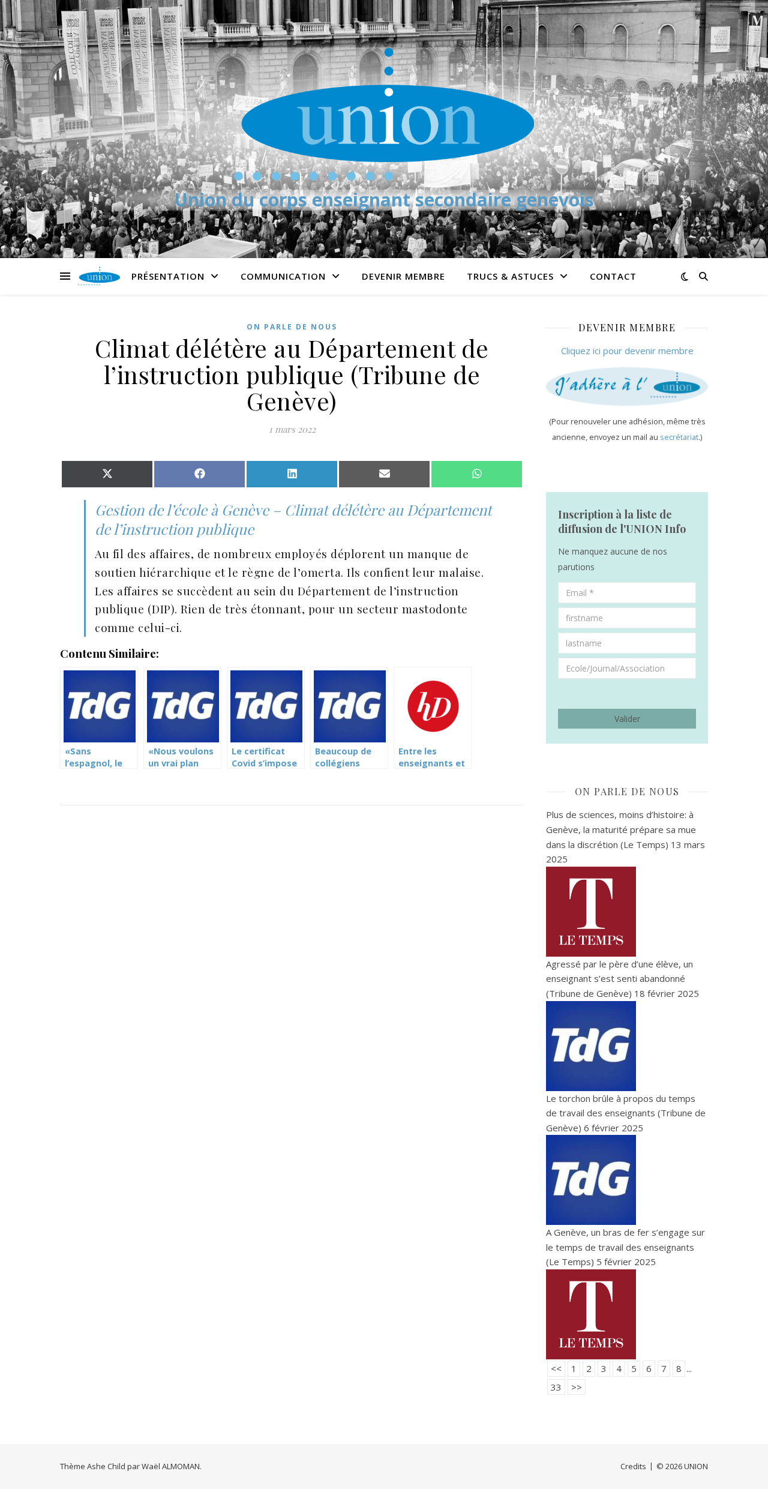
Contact (613, 276)
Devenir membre (403, 276)
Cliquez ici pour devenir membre (627, 350)
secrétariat (679, 437)
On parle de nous (292, 327)
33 (556, 1387)
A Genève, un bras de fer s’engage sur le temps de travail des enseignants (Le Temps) (625, 1247)
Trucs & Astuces (510, 276)
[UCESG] (384, 114)
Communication (283, 276)
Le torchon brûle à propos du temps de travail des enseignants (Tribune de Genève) (626, 1113)
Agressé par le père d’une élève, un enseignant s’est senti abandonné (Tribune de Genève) (619, 978)
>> (576, 1387)
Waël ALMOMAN (171, 1466)
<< (556, 1368)
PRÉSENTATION (168, 276)
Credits (633, 1466)
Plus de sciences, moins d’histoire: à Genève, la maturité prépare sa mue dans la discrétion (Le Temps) (621, 829)
